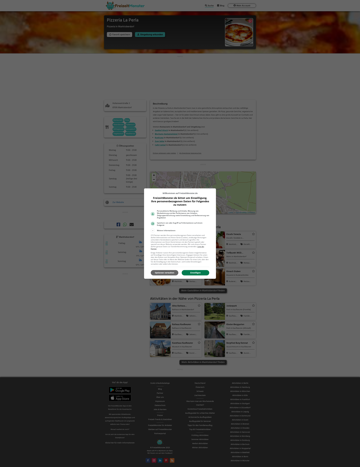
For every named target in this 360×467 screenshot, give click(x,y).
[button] (180, 231)
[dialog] (180, 233)
